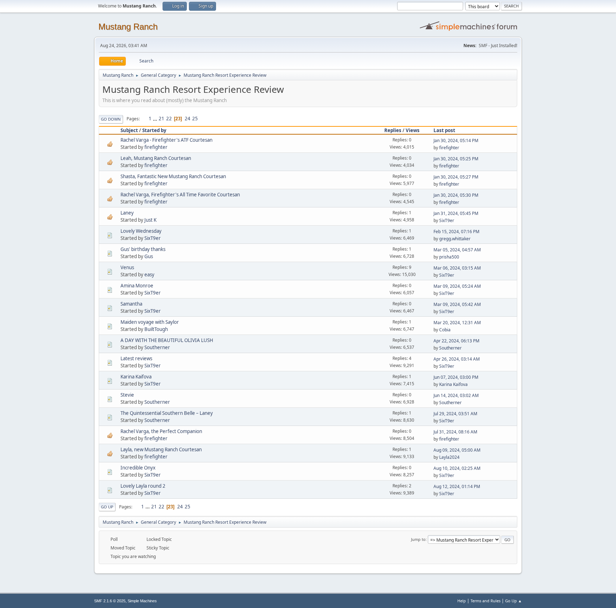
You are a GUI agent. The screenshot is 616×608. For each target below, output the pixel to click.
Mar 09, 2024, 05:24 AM (457, 286)
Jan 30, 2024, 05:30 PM (455, 195)
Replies (392, 130)
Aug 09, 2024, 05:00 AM (457, 450)
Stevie (127, 395)
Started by (154, 130)
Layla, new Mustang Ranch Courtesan (161, 449)
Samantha (131, 304)
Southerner (157, 347)
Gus (148, 256)
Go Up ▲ (513, 600)
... (155, 118)
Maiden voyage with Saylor (149, 322)
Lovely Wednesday (140, 231)
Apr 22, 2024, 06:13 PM (456, 341)
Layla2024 (449, 457)
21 (161, 118)
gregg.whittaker (455, 239)
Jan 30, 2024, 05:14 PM (455, 140)
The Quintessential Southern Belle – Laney (166, 413)
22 (169, 118)
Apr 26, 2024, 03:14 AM (456, 359)
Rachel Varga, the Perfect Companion (161, 431)
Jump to (418, 539)
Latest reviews (136, 358)
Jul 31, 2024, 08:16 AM (455, 432)
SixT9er (446, 220)
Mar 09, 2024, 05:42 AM (457, 304)
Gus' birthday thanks (142, 249)
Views (413, 130)
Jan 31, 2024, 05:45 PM (455, 213)
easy (149, 274)
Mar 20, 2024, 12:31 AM (457, 323)
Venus (127, 267)
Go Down (111, 119)
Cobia (445, 330)
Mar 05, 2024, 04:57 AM (457, 250)
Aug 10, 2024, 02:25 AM (457, 468)
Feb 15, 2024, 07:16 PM (456, 231)
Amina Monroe (136, 285)
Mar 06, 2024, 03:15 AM (457, 268)
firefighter (156, 147)
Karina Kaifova (136, 376)
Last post (444, 130)
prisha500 (449, 257)
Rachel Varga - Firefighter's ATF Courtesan (166, 140)
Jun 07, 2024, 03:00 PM (455, 377)
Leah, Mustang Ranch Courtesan (155, 158)
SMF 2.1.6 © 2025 (109, 601)
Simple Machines (142, 601)
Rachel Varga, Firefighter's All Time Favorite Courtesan (180, 194)
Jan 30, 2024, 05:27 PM (455, 177)
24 (187, 118)
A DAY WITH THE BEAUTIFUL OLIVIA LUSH (166, 340)
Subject (129, 130)
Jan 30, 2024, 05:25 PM (455, 159)
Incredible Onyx (137, 467)
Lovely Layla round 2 (142, 486)
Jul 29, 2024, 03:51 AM (455, 414)
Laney (127, 213)
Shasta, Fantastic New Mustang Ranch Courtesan (173, 176)
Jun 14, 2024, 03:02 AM (456, 395)
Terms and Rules (485, 600)
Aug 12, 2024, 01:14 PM (456, 486)
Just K (150, 220)
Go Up (107, 506)
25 (195, 118)
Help (461, 600)
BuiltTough (156, 329)
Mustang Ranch (128, 26)
